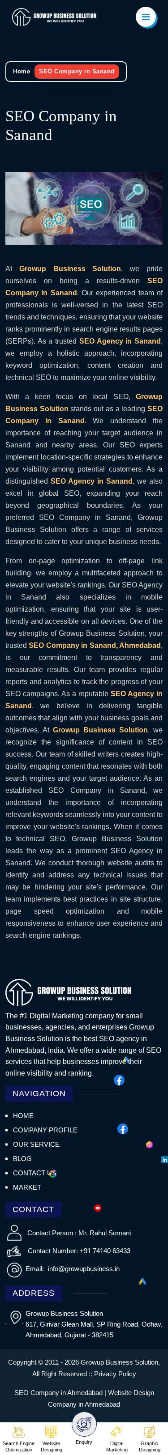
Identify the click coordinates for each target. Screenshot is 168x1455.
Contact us (34, 1173)
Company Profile (45, 1130)
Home (21, 71)
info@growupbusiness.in (83, 1268)
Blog (22, 1158)
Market (27, 1187)
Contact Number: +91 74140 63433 (79, 1251)
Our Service (36, 1144)
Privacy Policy (115, 1374)
